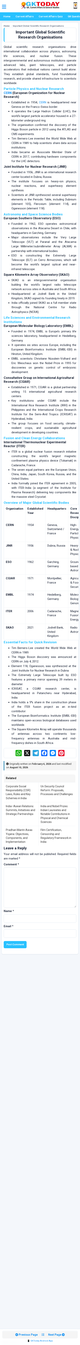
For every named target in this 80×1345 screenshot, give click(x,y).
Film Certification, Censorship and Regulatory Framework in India (56, 835)
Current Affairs (25, 16)
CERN (8, 93)
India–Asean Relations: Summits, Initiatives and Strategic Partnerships (20, 810)
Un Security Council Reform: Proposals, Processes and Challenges (57, 790)
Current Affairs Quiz (51, 16)
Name (9, 911)
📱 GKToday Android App (40, 1341)
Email (8, 926)
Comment (11, 864)
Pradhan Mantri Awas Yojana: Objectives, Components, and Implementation (19, 835)
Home (6, 16)
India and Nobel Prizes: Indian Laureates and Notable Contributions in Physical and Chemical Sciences (55, 814)
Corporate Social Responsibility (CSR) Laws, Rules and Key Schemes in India (18, 792)
